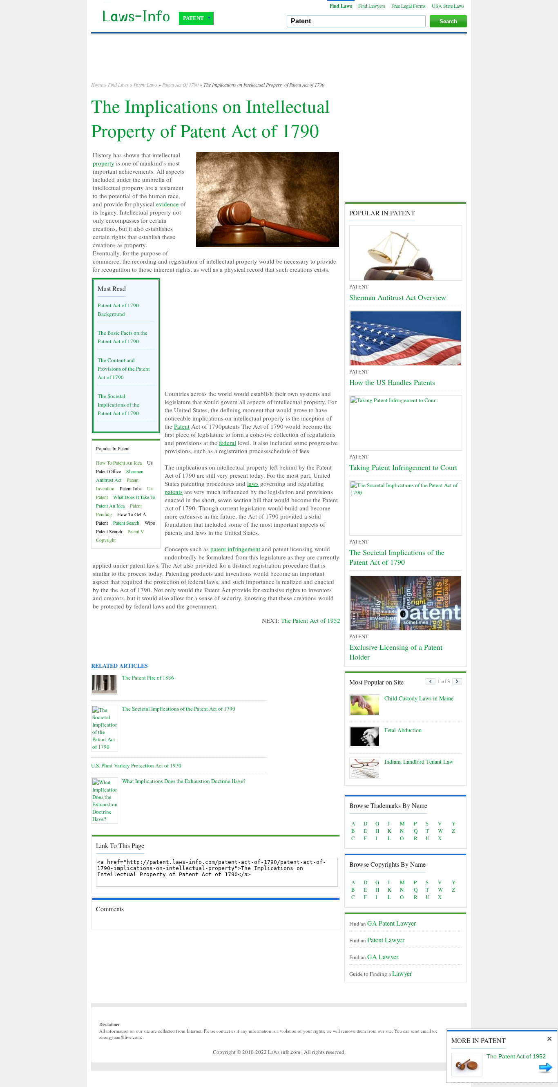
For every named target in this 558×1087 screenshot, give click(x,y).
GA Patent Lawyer (391, 923)
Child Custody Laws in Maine (418, 698)
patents (174, 492)
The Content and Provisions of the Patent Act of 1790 (124, 368)
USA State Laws (448, 5)
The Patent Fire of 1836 (148, 677)
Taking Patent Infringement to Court (403, 467)
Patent (182, 426)
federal (227, 442)
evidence (167, 204)
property (103, 163)
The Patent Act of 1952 (310, 620)
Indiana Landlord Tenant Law (418, 761)
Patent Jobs (131, 488)
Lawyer (402, 973)
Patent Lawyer (385, 939)
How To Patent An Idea (119, 462)
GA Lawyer (382, 956)
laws (253, 483)
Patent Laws (145, 84)
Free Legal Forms (408, 5)
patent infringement (235, 549)
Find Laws (341, 5)
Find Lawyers (371, 5)
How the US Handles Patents (392, 382)
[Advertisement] (279, 61)
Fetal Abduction (403, 730)
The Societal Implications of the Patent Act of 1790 (118, 404)
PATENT (193, 18)
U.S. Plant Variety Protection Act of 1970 (136, 765)
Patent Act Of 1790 (180, 84)
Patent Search (126, 522)
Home (97, 84)
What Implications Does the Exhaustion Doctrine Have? (184, 781)
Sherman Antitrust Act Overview (397, 297)
